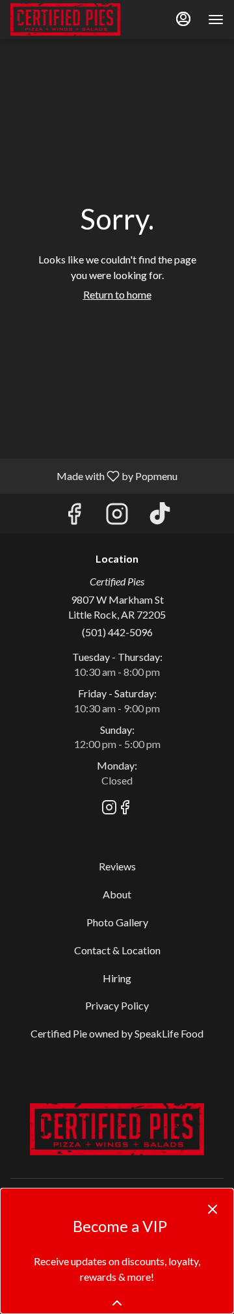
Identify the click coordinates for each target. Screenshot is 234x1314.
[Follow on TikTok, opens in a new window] (160, 516)
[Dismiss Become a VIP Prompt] (212, 1209)
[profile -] (183, 19)
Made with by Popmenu (93, 475)
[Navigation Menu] (216, 19)
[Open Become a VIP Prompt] (117, 1303)
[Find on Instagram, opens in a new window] (117, 516)
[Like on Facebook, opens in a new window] (74, 516)
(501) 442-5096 (117, 632)
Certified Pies (117, 1129)
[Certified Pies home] (68, 19)
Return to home (117, 294)
